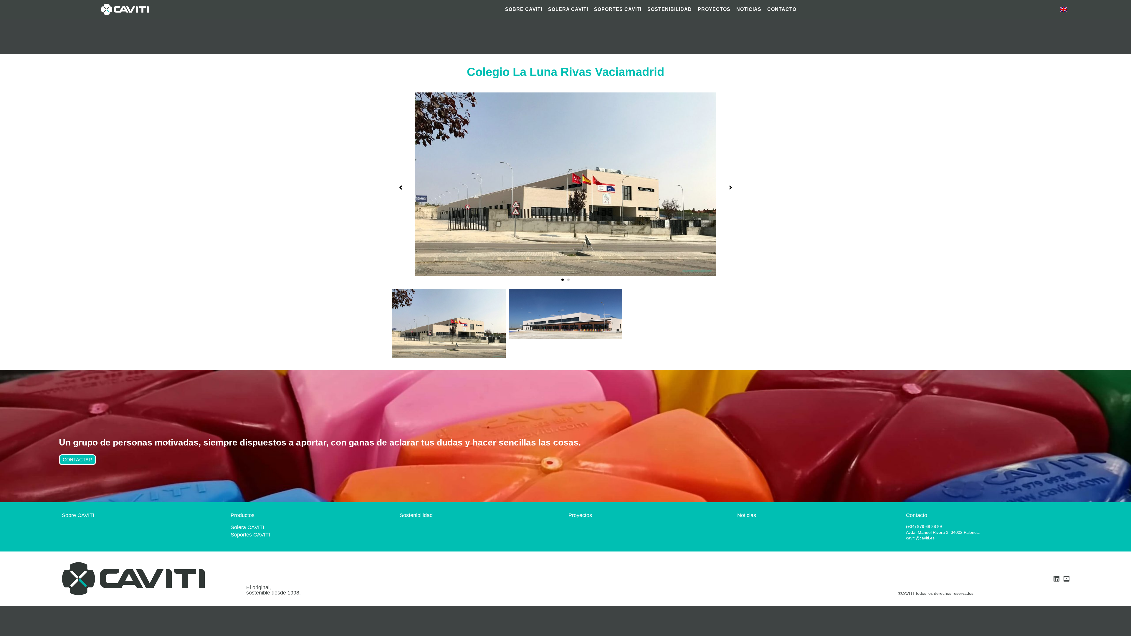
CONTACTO (781, 9)
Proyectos (580, 515)
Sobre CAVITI (78, 515)
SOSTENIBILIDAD (669, 9)
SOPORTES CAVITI (617, 9)
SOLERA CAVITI (568, 9)
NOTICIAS (748, 9)
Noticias (746, 515)
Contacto (916, 515)
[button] (562, 280)
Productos (242, 515)
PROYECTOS (714, 9)
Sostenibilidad (416, 515)
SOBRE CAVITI (523, 9)
